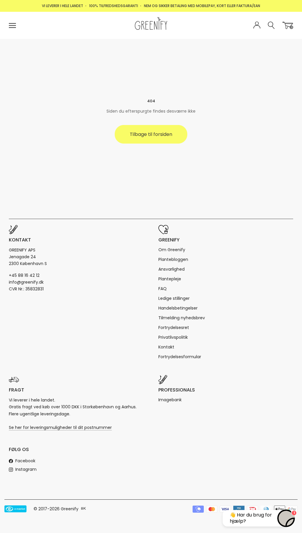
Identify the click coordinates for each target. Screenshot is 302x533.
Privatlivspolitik (173, 337)
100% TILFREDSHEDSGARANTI (113, 5)
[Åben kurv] (288, 25)
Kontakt (166, 347)
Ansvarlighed (171, 269)
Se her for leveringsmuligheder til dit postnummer (60, 427)
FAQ (162, 289)
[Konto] (256, 25)
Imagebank (170, 400)
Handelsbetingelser (178, 308)
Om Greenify (171, 250)
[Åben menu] (12, 25)
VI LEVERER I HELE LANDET (62, 5)
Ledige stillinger (174, 298)
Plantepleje (169, 279)
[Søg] (271, 25)
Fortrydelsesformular (179, 357)
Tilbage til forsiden (151, 134)
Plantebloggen (173, 259)
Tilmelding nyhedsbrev (181, 318)
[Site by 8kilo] (83, 508)
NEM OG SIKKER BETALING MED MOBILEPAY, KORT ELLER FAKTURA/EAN (202, 5)
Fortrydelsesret (173, 327)
